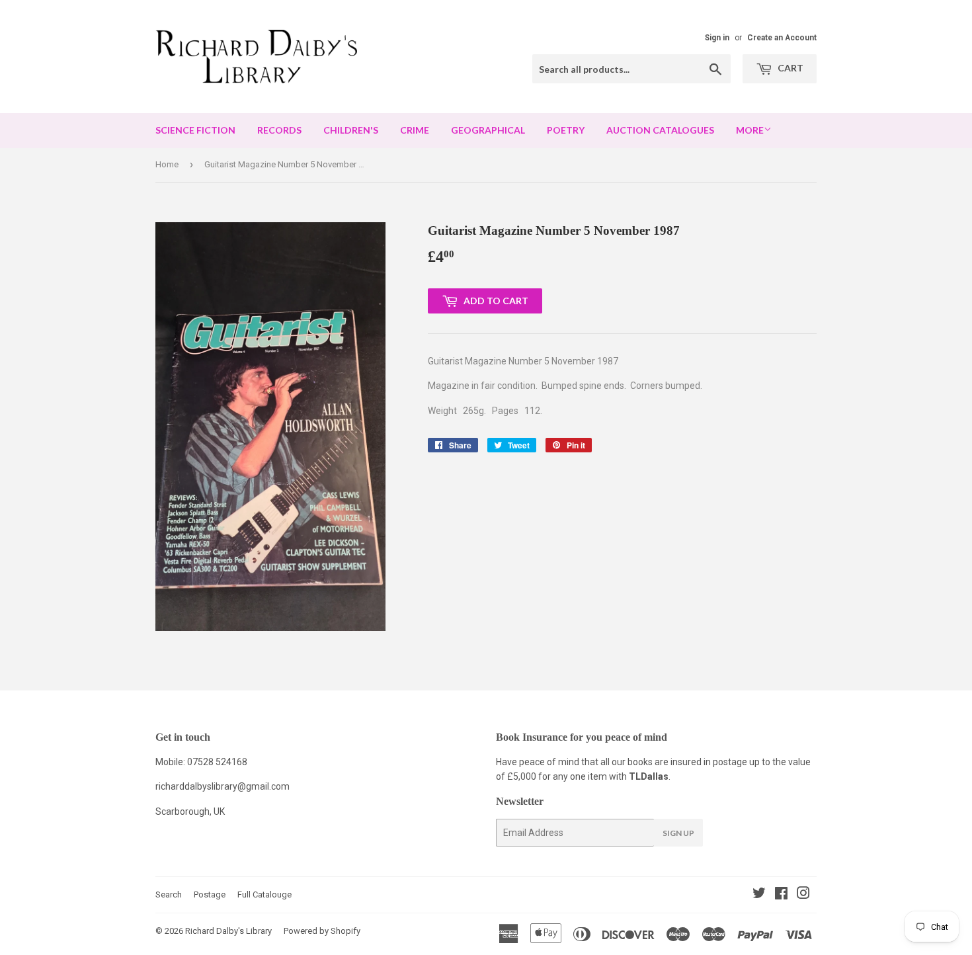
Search (168, 894)
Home (167, 164)
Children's (350, 130)
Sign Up (678, 833)
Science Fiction (195, 130)
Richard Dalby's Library (228, 931)
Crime (414, 130)
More (750, 130)
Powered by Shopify (322, 931)
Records (279, 130)
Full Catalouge (264, 894)
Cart (789, 67)
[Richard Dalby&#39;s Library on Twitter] (759, 895)
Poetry (566, 130)
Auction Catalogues (660, 130)
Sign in (717, 37)
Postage (209, 894)
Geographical (488, 130)
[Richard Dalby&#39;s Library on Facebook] (781, 895)
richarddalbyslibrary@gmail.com (222, 786)
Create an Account (782, 37)
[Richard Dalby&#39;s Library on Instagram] (803, 895)
